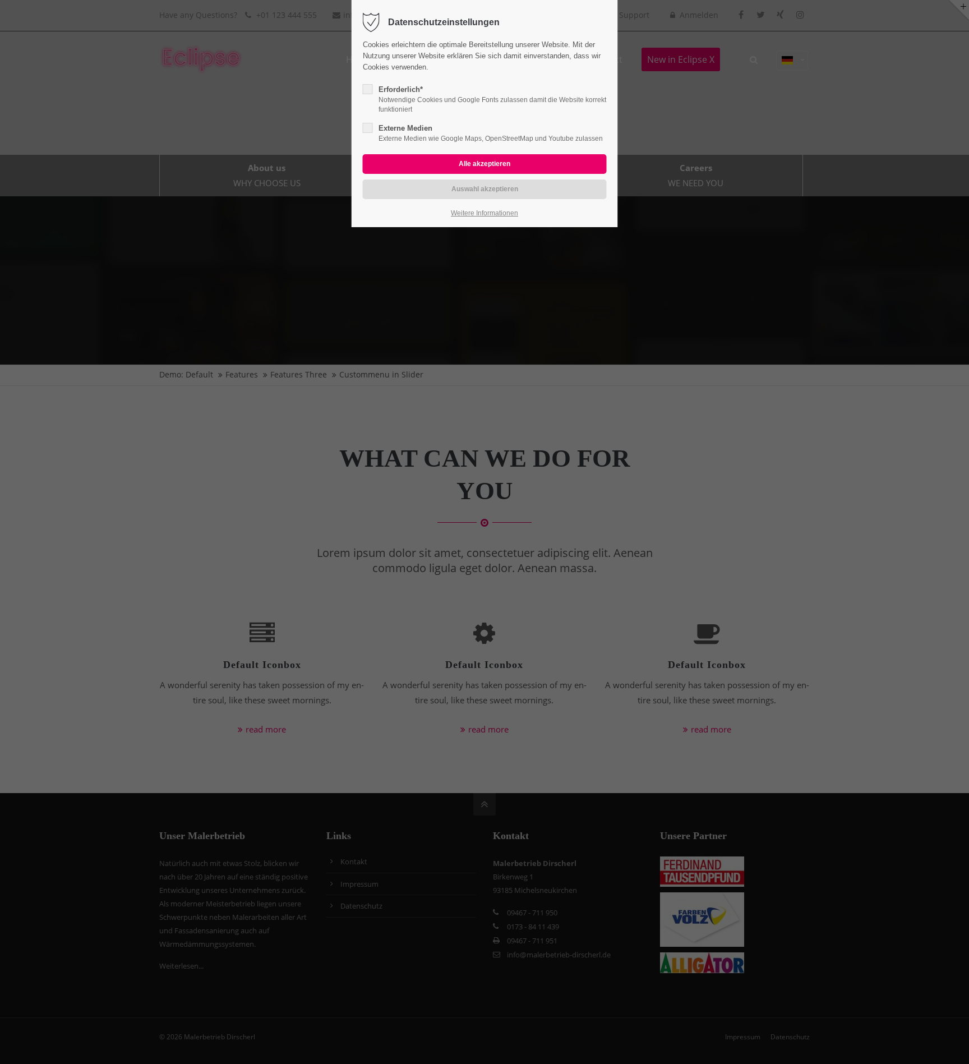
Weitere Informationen (484, 213)
